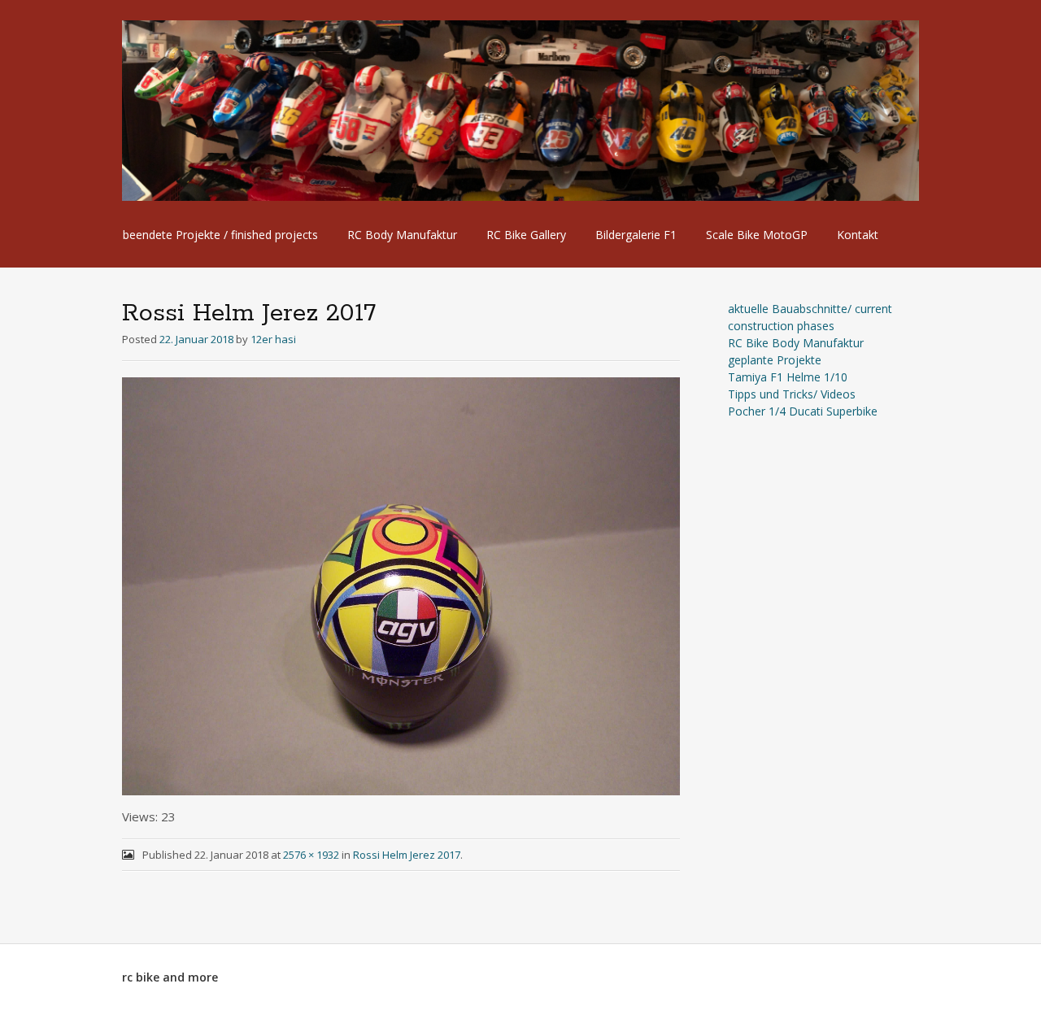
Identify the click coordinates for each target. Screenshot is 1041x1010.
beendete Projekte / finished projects (220, 234)
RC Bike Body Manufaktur (796, 342)
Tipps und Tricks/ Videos (792, 394)
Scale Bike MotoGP (757, 234)
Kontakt (857, 234)
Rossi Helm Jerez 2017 (406, 854)
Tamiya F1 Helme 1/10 (787, 377)
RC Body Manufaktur (402, 234)
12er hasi (273, 339)
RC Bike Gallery (526, 234)
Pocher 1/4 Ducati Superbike (803, 411)
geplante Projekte (774, 360)
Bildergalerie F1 (636, 234)
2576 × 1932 (311, 854)
